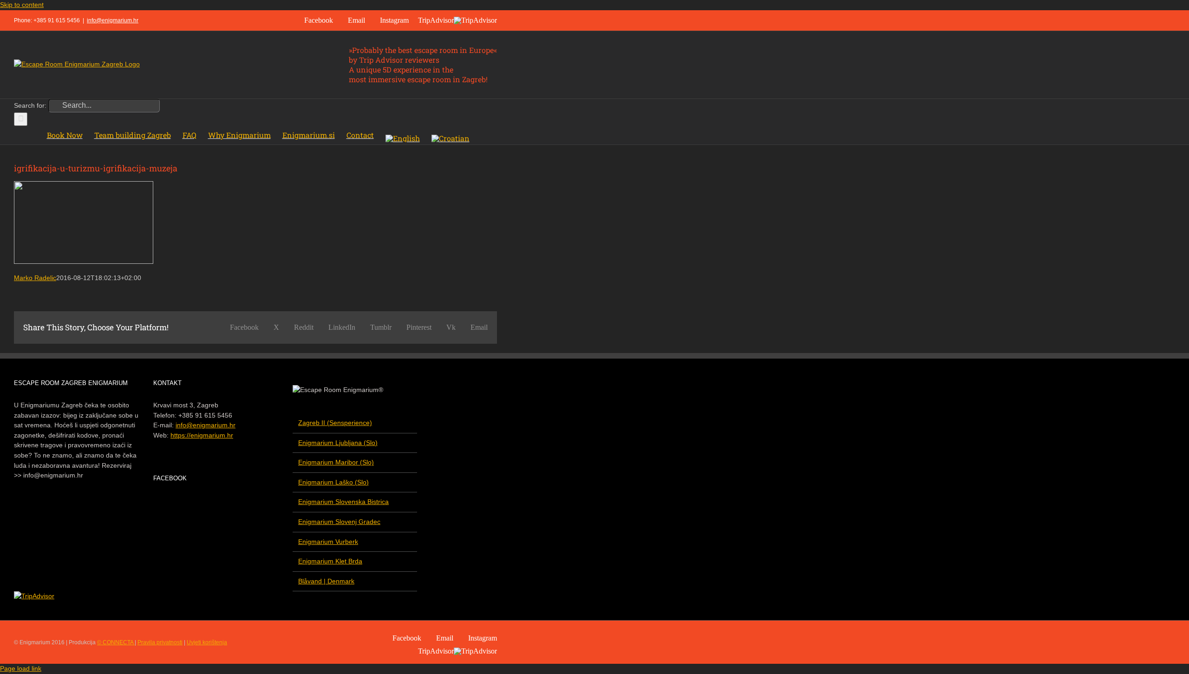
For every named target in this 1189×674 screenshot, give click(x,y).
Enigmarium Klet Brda (330, 561)
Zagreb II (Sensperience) (335, 422)
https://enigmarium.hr (201, 435)
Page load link (20, 668)
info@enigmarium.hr (112, 20)
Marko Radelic (35, 277)
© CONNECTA (116, 642)
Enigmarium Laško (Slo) (333, 482)
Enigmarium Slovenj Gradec (339, 521)
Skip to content (22, 4)
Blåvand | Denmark (326, 581)
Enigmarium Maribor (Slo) (336, 462)
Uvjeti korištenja (207, 642)
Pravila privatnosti (160, 642)
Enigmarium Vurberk (328, 541)
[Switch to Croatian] (450, 135)
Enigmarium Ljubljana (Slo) (338, 442)
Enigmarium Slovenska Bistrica (343, 501)
